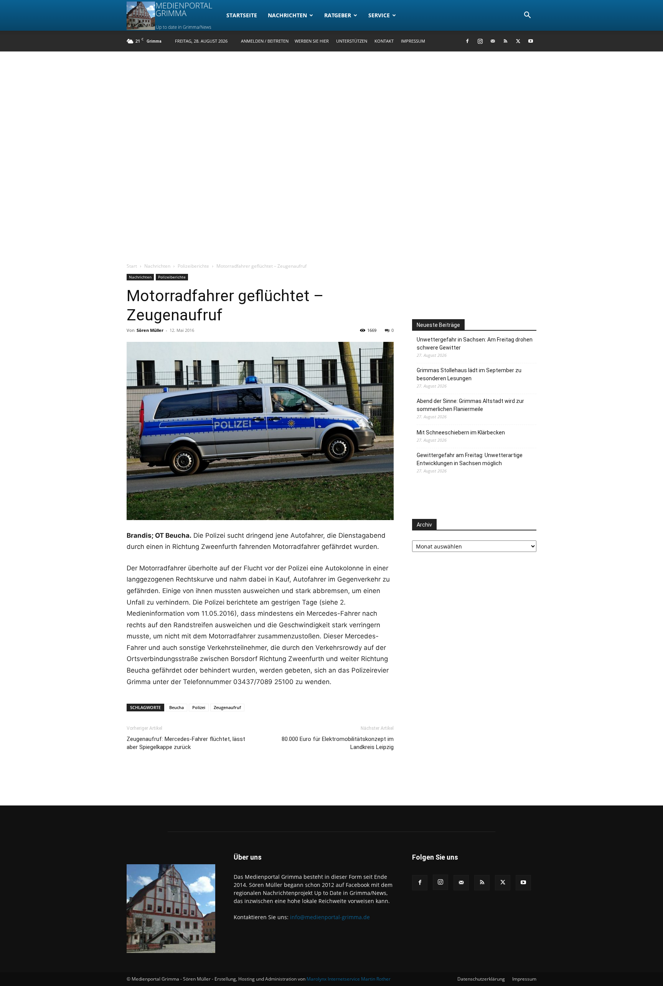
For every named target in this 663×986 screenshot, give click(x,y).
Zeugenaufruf (227, 707)
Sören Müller (150, 330)
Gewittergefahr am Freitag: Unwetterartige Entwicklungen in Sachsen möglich (470, 459)
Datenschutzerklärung (481, 979)
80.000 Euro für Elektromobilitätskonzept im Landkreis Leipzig (338, 743)
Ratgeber (337, 15)
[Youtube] (530, 41)
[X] (518, 41)
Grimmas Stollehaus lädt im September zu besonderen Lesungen (469, 374)
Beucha (176, 707)
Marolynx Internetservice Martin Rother (349, 979)
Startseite (241, 15)
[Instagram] (480, 41)
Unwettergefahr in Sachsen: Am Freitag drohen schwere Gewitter (475, 343)
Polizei (198, 707)
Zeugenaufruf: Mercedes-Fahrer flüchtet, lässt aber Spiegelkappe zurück (186, 743)
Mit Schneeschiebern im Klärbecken (461, 432)
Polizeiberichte (193, 266)
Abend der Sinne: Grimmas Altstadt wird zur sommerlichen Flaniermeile (470, 405)
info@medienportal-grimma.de (330, 917)
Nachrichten (287, 15)
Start (132, 266)
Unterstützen (351, 41)
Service (379, 15)
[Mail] (492, 41)
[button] (527, 16)
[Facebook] (467, 41)
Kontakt (384, 41)
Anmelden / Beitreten (265, 41)
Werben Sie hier (312, 41)
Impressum (413, 41)
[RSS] (505, 41)
